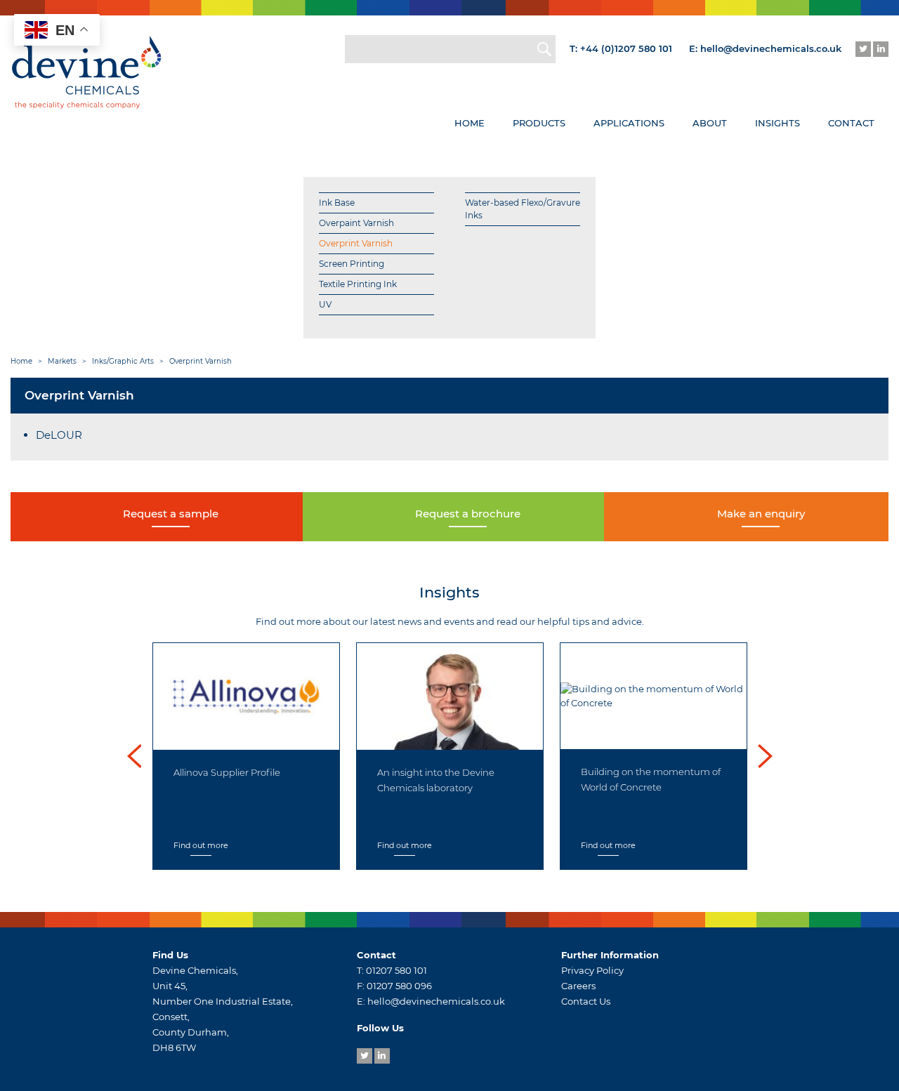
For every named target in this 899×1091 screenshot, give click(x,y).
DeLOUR (59, 435)
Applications (628, 122)
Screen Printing (351, 263)
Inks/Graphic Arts (123, 361)
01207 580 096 (399, 985)
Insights (777, 122)
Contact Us (585, 1001)
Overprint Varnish (356, 243)
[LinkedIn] (880, 49)
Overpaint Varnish (356, 223)
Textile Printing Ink (358, 284)
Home (469, 122)
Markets (62, 361)
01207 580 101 (396, 970)
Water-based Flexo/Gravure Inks (522, 208)
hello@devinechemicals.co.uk (770, 48)
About (710, 122)
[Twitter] (863, 49)
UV (325, 304)
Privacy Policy (592, 970)
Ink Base (337, 202)
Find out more (330, 845)
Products (539, 122)
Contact (851, 122)
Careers (578, 985)
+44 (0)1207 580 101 (626, 48)
